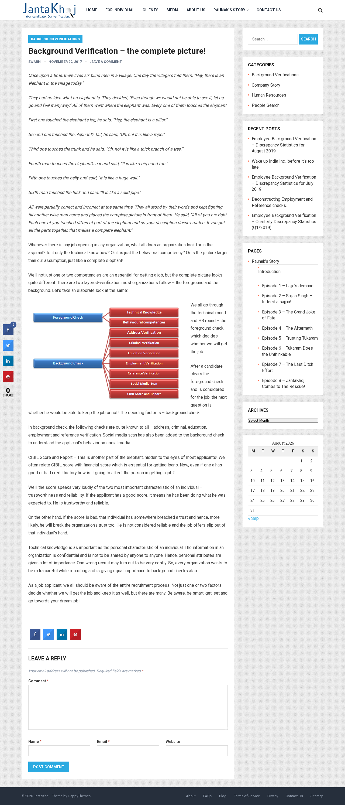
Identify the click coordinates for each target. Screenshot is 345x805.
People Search (266, 105)
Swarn (34, 62)
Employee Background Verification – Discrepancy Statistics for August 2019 (284, 145)
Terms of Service (247, 796)
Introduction (269, 271)
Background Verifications (55, 39)
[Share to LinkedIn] (62, 638)
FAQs (207, 796)
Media (172, 10)
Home (91, 10)
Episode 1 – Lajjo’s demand (287, 285)
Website (173, 741)
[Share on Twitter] (48, 638)
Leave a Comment (105, 62)
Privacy (272, 796)
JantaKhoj (41, 796)
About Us (196, 10)
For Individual (119, 10)
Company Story (266, 85)
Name (35, 741)
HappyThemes (79, 796)
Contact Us (269, 10)
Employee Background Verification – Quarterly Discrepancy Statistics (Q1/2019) (284, 221)
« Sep (253, 518)
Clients (150, 10)
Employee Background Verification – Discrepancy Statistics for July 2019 (284, 183)
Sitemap (316, 796)
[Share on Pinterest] (75, 638)
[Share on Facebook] (35, 638)
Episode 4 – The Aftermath (287, 328)
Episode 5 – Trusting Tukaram (290, 338)
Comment (38, 681)
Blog (222, 796)
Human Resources (269, 95)
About (191, 796)
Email (103, 741)
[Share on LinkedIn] (8, 364)
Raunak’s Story (229, 10)
